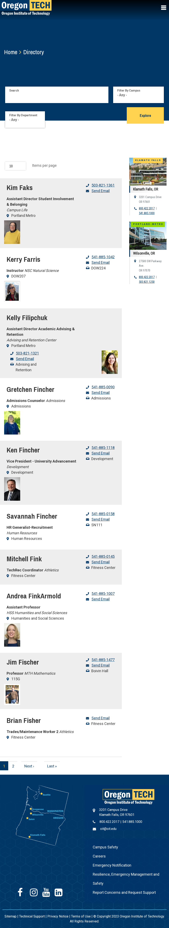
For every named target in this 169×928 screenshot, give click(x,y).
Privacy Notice (57, 916)
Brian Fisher (24, 720)
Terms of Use (81, 916)
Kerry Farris (23, 259)
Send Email (101, 191)
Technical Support (32, 916)
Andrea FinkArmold (34, 596)
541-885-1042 (103, 257)
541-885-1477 (103, 660)
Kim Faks (20, 187)
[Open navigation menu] (164, 7)
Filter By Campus (128, 90)
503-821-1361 (103, 185)
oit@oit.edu (108, 829)
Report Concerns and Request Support (124, 892)
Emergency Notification (112, 865)
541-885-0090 (103, 387)
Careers (99, 856)
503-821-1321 (27, 353)
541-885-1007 (103, 593)
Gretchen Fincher (30, 389)
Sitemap (10, 916)
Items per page (44, 165)
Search (14, 90)
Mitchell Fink (24, 559)
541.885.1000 (147, 213)
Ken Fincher (23, 450)
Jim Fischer (23, 662)
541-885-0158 (103, 514)
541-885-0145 (103, 556)
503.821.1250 (147, 282)
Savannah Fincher (32, 516)
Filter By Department (23, 115)
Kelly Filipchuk (27, 317)
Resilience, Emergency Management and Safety (126, 879)
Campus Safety (105, 847)
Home (10, 52)
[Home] (128, 796)
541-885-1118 (103, 447)
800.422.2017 (147, 208)
